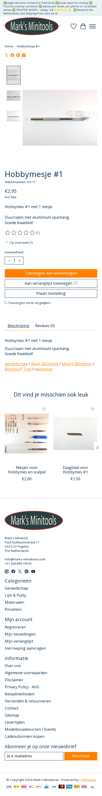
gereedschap (16, 363)
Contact (12, 708)
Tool (27, 369)
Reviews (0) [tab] (45, 325)
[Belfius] (39, 787)
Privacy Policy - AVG (22, 686)
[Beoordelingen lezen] (20, 233)
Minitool (12, 369)
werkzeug (43, 369)
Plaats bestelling (51, 293)
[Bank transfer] (9, 787)
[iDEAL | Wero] (16, 787)
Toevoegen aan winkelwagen (51, 273)
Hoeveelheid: (14, 252)
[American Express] (69, 787)
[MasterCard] (62, 787)
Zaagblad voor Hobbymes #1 (75, 470)
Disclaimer (14, 679)
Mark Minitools (44, 363)
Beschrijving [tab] (18, 325)
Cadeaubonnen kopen (24, 736)
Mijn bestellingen (20, 634)
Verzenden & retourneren (28, 701)
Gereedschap (16, 588)
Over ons (13, 665)
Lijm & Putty (15, 595)
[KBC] (46, 787)
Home (9, 46)
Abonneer (81, 756)
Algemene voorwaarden (26, 672)
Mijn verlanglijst (19, 641)
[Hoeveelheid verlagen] (9, 261)
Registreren (15, 627)
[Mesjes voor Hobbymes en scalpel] (27, 434)
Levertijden (15, 722)
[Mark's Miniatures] (32, 26)
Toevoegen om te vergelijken (29, 303)
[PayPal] (77, 787)
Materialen (14, 602)
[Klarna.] (84, 787)
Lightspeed (87, 780)
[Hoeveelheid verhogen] (19, 261)
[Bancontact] (31, 787)
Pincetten (13, 609)
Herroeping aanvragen (25, 648)
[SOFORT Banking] (24, 787)
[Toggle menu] (92, 26)
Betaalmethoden (19, 694)
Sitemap (12, 715)
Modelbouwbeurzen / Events (30, 729)
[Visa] (54, 787)
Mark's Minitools (77, 363)
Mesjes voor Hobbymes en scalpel (27, 470)
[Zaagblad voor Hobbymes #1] (75, 434)
